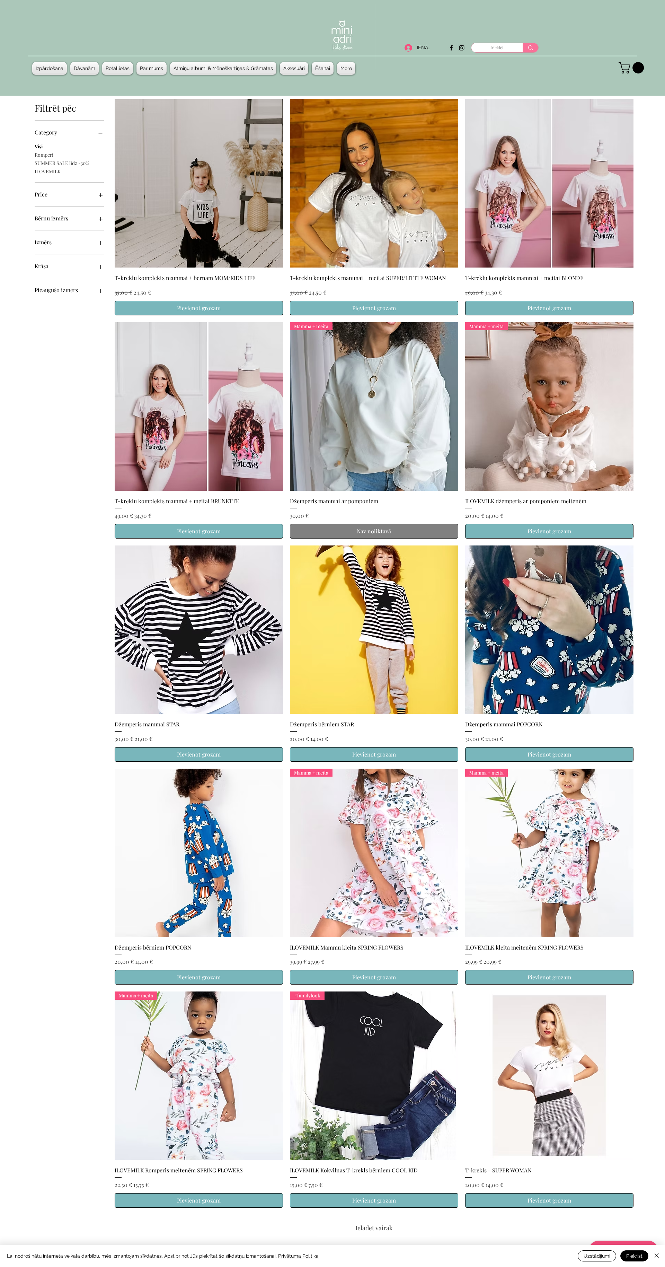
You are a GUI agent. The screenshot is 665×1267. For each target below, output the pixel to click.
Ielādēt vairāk (374, 1228)
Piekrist (634, 1256)
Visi (39, 146)
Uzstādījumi (597, 1256)
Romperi (44, 154)
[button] (84, 68)
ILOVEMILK (48, 171)
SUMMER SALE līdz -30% (62, 163)
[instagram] (461, 47)
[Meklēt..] (530, 47)
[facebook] (451, 47)
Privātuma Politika (298, 1256)
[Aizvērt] (657, 1255)
